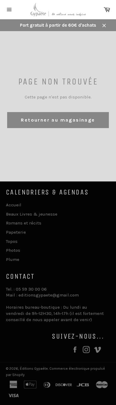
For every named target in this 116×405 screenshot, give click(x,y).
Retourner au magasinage (58, 120)
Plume (12, 259)
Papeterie (16, 232)
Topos (12, 241)
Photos (13, 250)
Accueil (13, 205)
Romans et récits (23, 223)
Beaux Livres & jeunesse (31, 214)
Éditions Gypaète (34, 368)
